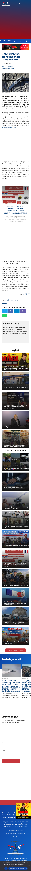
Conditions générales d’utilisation (15, 833)
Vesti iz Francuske (7, 66)
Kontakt (15, 836)
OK (6, 868)
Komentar (5, 726)
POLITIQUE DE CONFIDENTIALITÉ (18, 868)
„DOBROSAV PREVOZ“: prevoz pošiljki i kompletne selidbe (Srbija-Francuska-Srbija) (15, 209)
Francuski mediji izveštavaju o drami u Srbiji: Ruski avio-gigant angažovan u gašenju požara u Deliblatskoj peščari (11, 685)
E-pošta (4, 750)
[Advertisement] (15, 22)
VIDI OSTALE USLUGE (15, 650)
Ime (3, 742)
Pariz (11, 300)
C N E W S (26, 294)
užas (16, 300)
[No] (29, 866)
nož (7, 300)
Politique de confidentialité (15, 830)
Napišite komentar (8, 69)
